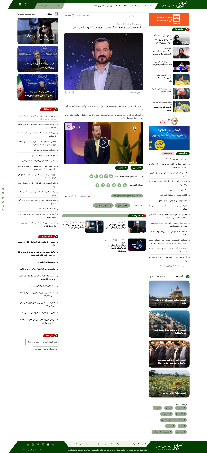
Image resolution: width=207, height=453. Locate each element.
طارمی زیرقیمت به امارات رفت (163, 79)
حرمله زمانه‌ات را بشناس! (46, 262)
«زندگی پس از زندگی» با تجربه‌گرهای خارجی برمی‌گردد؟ (117, 248)
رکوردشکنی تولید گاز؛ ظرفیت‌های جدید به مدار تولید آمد (36, 134)
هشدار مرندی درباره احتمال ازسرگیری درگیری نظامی (168, 174)
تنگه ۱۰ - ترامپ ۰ (166, 91)
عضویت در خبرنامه (106, 444)
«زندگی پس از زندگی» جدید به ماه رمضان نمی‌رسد (73, 226)
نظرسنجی (73, 444)
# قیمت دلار (180, 432)
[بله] (3, 189)
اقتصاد (118, 5)
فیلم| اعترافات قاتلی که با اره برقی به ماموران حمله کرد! (39, 37)
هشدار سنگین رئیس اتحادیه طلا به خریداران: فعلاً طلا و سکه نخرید (36, 224)
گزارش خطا (68, 196)
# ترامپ (157, 407)
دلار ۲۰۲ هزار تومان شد (47, 209)
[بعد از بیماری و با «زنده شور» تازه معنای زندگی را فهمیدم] (181, 52)
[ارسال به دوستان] (69, 15)
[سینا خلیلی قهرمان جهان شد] (181, 66)
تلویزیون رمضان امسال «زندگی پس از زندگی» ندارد (115, 226)
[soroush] (97, 185)
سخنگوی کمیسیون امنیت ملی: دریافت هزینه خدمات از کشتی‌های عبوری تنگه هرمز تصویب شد (168, 242)
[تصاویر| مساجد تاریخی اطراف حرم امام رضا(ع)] (169, 294)
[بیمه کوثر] (169, 144)
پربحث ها (168, 153)
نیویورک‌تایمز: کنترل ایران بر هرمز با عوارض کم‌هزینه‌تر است (36, 176)
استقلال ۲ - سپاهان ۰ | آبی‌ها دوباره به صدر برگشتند (168, 233)
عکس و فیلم (99, 5)
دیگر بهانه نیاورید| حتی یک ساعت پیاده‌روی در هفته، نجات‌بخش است (168, 225)
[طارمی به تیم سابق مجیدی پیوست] (181, 106)
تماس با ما (142, 444)
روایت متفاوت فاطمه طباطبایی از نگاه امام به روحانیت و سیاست (168, 166)
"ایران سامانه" (27, 450)
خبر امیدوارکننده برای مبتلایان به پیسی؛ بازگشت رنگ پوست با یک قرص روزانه (36, 168)
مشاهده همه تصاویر (157, 276)
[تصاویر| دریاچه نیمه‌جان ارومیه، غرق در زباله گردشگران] (169, 324)
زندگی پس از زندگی (103, 205)
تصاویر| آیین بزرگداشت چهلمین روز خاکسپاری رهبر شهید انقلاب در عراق (171, 362)
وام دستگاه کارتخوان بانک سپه (45, 349)
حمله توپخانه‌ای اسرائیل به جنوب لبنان (173, 200)
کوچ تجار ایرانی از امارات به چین (44, 155)
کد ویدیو (121, 167)
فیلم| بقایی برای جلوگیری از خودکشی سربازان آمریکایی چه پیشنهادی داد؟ (39, 93)
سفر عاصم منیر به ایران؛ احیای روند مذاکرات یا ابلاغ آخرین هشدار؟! (37, 294)
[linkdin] (103, 185)
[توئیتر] (3, 197)
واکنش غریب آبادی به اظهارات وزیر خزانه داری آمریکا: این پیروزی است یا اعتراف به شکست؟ (36, 254)
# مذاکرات (170, 426)
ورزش (109, 5)
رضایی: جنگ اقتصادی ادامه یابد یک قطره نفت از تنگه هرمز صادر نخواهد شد (37, 277)
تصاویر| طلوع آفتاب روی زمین (173, 393)
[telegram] (119, 185)
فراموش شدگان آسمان (178, 189)
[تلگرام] (3, 206)
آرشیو (117, 444)
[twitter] (114, 185)
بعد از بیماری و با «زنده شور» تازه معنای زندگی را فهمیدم (162, 52)
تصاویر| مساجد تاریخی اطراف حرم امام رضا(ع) (170, 302)
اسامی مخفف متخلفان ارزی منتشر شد (173, 265)
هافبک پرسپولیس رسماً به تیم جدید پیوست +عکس (168, 207)
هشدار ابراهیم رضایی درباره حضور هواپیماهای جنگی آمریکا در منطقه (37, 304)
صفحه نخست (146, 5)
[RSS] (3, 210)
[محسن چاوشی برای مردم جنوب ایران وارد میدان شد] (181, 39)
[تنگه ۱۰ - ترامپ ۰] (181, 93)
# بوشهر (168, 407)
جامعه (126, 5)
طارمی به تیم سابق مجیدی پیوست (163, 109)
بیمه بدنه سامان (33, 342)
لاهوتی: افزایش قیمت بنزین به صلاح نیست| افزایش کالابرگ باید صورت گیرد (36, 143)
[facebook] (108, 185)
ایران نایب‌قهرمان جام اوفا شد (45, 150)
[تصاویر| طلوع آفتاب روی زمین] (169, 383)
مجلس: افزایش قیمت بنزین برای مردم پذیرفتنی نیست (36, 193)
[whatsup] (125, 185)
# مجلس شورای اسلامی (162, 432)
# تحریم (182, 426)
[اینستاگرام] (3, 193)
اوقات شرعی (83, 444)
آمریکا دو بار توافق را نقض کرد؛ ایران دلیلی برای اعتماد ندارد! (36, 216)
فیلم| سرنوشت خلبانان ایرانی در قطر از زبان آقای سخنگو (39, 65)
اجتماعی (131, 15)
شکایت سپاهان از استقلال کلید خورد (173, 195)
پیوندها (124, 444)
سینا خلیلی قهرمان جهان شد (162, 64)
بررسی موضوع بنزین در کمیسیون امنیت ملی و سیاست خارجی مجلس (36, 117)
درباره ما (133, 444)
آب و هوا (94, 444)
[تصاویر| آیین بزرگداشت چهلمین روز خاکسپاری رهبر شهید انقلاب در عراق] (169, 354)
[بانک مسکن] (169, 19)
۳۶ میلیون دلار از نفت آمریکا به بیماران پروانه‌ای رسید (168, 259)
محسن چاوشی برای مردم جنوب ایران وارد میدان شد (162, 41)
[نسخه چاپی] (65, 15)
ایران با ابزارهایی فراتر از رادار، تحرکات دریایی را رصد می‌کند (168, 183)
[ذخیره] (73, 15)
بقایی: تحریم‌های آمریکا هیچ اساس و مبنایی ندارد (38, 312)
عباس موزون (122, 205)
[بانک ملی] (169, 121)
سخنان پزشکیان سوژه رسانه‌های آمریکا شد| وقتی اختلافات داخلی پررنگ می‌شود (168, 216)
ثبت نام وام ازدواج (50, 342)
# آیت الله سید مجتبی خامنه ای (173, 420)
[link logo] (175, 4)
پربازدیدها (183, 153)
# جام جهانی (166, 413)
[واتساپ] (3, 202)
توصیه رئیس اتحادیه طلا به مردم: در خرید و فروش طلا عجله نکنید (36, 126)
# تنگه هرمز (180, 413)
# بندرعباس (181, 407)
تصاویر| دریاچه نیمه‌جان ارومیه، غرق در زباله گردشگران (170, 332)
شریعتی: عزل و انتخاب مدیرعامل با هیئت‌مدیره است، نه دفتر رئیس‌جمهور (37, 321)
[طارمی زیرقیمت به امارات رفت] (181, 79)
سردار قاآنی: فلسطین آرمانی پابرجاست (42, 286)
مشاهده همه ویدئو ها (26, 14)
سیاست (135, 5)
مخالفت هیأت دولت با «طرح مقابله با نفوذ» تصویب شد (168, 250)
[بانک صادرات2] (169, 132)
